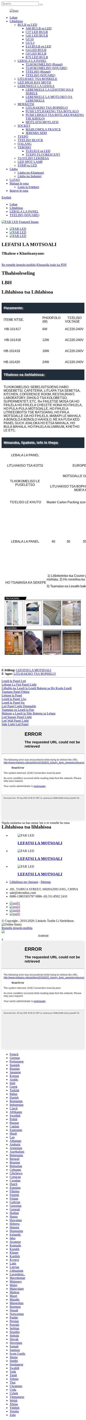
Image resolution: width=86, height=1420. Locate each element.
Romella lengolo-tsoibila (17, 928)
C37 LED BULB (37, 32)
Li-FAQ (15, 180)
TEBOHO (24, 147)
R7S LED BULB (37, 57)
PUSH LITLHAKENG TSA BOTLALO (52, 111)
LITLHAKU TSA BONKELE (37, 79)
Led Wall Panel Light (15, 720)
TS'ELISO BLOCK (30, 140)
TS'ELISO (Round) (38, 71)
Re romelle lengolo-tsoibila (19, 264)
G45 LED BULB (37, 35)
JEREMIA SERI (36, 133)
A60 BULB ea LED (39, 28)
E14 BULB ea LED (38, 46)
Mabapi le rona (19, 183)
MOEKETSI (26, 104)
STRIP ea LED (27, 165)
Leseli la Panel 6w (13, 702)
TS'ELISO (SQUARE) (40, 75)
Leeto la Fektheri (28, 187)
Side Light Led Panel (15, 724)
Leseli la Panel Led (14, 681)
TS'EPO (23, 136)
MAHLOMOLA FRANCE (43, 129)
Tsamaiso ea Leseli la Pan (18, 710)
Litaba (14, 169)
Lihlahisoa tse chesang (24, 882)
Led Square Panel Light (17, 717)
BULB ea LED (27, 24)
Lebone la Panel (12, 695)
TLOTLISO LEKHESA (33, 158)
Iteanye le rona (19, 190)
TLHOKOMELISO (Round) (44, 64)
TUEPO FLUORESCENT (43, 154)
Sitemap (46, 882)
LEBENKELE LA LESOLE (36, 86)
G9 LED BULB (36, 53)
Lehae (13, 17)
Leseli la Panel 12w (14, 699)
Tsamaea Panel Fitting (15, 691)
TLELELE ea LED (38, 151)
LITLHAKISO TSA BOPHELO (47, 107)
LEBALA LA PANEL (32, 61)
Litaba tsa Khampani (31, 172)
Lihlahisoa (16, 21)
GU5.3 (30, 42)
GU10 (30, 39)
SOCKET (24, 125)
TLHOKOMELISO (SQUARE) (46, 68)
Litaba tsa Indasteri (29, 176)
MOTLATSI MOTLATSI (42, 122)
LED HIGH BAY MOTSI (34, 82)
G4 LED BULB (36, 50)
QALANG (25, 143)
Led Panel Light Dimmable (19, 706)
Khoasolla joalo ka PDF (51, 264)
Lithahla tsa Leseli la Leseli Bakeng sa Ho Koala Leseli (37, 688)
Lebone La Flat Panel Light (19, 684)
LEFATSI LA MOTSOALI (33, 670)
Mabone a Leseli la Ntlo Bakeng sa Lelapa (28, 713)
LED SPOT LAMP (30, 161)
